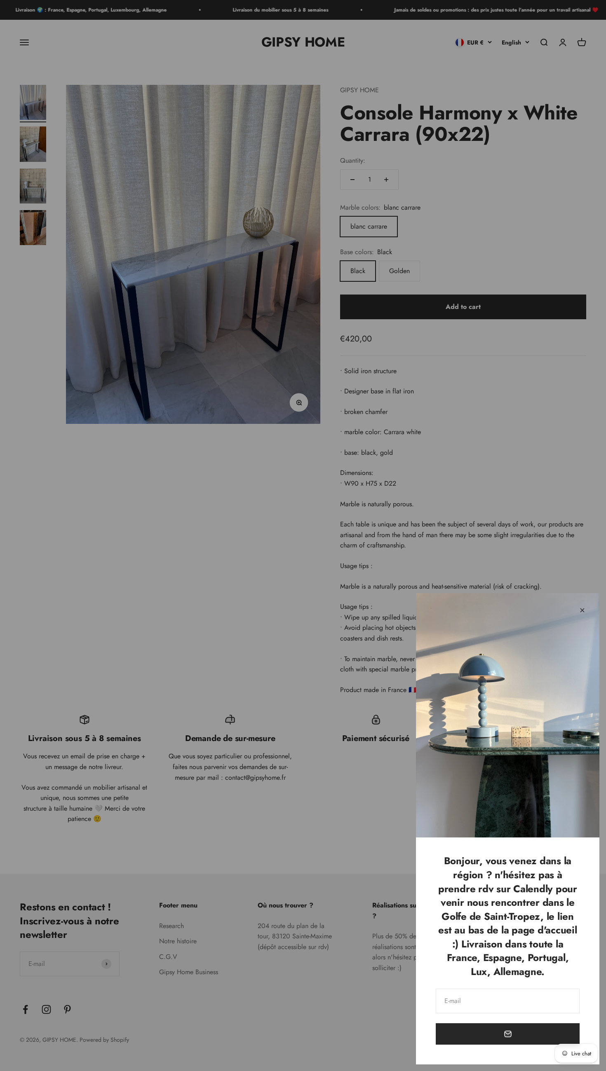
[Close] (582, 610)
